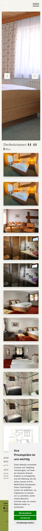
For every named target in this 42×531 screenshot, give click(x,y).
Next (35, 76)
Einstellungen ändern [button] (25, 523)
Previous (7, 76)
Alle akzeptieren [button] (25, 513)
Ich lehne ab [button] (25, 518)
